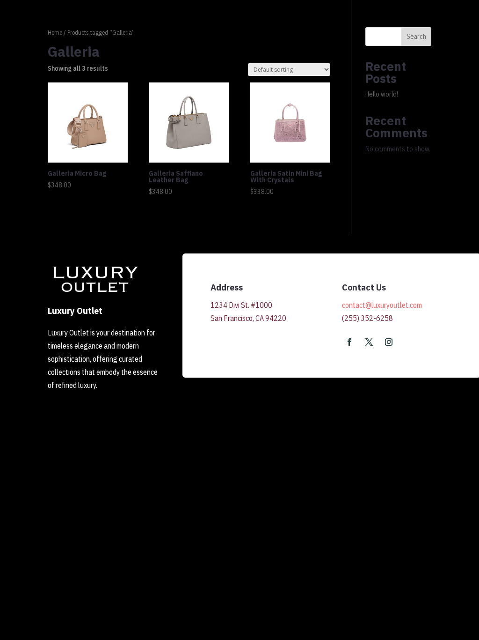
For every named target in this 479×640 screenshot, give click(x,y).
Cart (396, 33)
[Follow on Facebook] (349, 342)
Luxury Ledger (285, 33)
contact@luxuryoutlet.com (382, 305)
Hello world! (381, 94)
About (329, 33)
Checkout (429, 33)
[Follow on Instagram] (388, 342)
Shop (242, 33)
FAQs (369, 33)
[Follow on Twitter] (369, 342)
